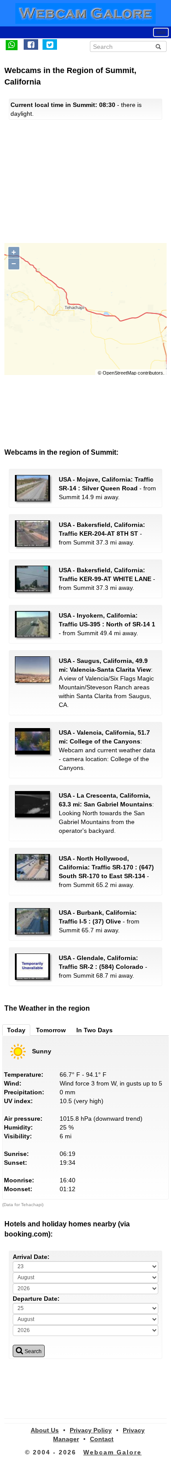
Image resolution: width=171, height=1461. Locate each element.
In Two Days (94, 1030)
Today (16, 1030)
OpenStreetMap (119, 372)
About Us (45, 1430)
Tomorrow (51, 1030)
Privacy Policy (91, 1430)
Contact (102, 1439)
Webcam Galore (112, 1452)
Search (32, 1351)
